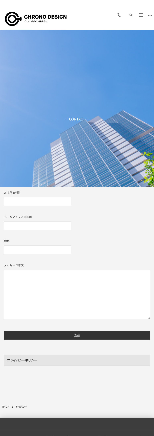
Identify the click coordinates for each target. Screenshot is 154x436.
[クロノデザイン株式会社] (35, 19)
